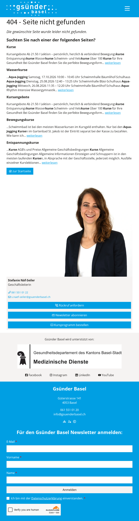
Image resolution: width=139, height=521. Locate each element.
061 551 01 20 (69, 410)
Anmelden (70, 490)
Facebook (35, 375)
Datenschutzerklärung (46, 498)
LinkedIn (84, 375)
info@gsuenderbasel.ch (70, 414)
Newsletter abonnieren (71, 315)
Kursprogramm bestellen (71, 325)
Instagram (59, 375)
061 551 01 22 (19, 292)
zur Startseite (21, 171)
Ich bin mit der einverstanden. (48, 498)
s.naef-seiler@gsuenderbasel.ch (30, 297)
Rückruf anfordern (71, 305)
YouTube (107, 375)
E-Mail (12, 442)
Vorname (14, 457)
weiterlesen (113, 63)
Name (12, 473)
